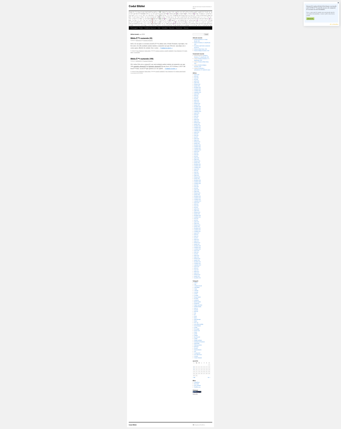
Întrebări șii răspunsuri (150, 28)
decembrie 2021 (197, 164)
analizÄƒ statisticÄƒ (169, 51)
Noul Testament (140, 51)
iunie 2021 (196, 172)
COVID (195, 293)
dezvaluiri (196, 298)
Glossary (186, 28)
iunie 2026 (196, 77)
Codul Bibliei (137, 6)
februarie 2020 (197, 193)
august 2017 (196, 233)
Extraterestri (196, 303)
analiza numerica (159, 51)
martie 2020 (196, 191)
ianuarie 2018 (197, 226)
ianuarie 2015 (197, 276)
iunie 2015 (196, 269)
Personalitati (196, 329)
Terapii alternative (197, 349)
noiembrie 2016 (197, 247)
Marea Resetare (197, 319)
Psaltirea (196, 335)
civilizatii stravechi (198, 285)
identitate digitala (197, 306)
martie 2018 (196, 223)
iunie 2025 (196, 97)
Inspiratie (196, 309)
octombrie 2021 (197, 167)
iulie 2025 (196, 95)
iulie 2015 (196, 268)
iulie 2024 (196, 114)
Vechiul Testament (198, 357)
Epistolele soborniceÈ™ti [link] (155, 66)
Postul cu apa (197, 330)
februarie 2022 (197, 161)
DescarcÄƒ (310, 18)
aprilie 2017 (196, 239)
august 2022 (196, 151)
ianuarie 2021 (197, 178)
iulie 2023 (196, 133)
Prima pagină (134, 28)
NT (183, 51)
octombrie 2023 (197, 129)
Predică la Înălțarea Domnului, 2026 (201, 50)
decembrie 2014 (197, 277)
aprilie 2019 (196, 209)
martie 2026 (196, 82)
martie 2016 (196, 257)
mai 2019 (196, 207)
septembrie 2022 (197, 149)
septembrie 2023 (197, 130)
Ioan (195, 313)
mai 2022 (196, 156)
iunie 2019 (196, 205)
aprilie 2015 (196, 271)
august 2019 (196, 202)
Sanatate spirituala (198, 340)
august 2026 (196, 74)
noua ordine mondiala (198, 324)
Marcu (195, 317)
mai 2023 (196, 137)
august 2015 (196, 266)
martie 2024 (196, 121)
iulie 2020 (196, 185)
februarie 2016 (197, 258)
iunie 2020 (196, 186)
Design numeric (197, 297)
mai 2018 (196, 220)
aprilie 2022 (196, 157)
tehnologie (196, 346)
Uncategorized (197, 353)
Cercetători (164, 28)
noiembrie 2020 (197, 181)
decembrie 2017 (197, 228)
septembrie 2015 (197, 265)
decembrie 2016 (197, 245)
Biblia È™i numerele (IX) (141, 38)
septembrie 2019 (197, 201)
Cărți (159, 28)
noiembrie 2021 (197, 165)
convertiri (196, 292)
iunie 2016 (196, 252)
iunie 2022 (196, 154)
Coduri (195, 289)
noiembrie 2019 (197, 197)
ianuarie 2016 (197, 260)
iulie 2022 (196, 153)
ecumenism (196, 300)
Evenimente (179, 28)
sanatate (195, 338)
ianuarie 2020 (197, 194)
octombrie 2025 (197, 90)
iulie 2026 (196, 76)
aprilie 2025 (196, 100)
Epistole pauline (197, 301)
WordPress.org (197, 387)
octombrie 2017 (197, 231)
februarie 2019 (197, 212)
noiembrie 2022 (197, 146)
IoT (195, 314)
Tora (195, 351)
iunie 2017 (196, 236)
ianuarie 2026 (197, 85)
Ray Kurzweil (197, 337)
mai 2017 (196, 237)
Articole (195, 282)
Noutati (195, 327)
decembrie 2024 (197, 106)
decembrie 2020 (197, 180)
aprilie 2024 (196, 119)
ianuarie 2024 (197, 124)
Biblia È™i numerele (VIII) (142, 58)
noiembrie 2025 (197, 89)
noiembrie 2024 (197, 108)
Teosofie (196, 348)
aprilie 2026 (196, 81)
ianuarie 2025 (197, 105)
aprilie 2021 (196, 173)
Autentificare (197, 382)
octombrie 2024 (197, 109)
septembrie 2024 (197, 111)
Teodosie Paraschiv (148, 40)
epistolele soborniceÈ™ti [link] (141, 66)
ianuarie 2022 (197, 162)
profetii (195, 333)
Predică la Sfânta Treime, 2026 (200, 49)
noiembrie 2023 (197, 127)
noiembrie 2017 (197, 229)
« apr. (194, 377)
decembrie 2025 (197, 87)
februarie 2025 (197, 103)
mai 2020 (196, 188)
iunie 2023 (196, 135)
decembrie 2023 (197, 125)
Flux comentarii (197, 385)
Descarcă (171, 28)
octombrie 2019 (197, 199)
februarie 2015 (197, 274)
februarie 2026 (197, 84)
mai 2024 (196, 117)
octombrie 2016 (197, 249)
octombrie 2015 (197, 263)
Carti (195, 284)
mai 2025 (196, 98)
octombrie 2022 (197, 148)
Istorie (195, 316)
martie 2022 (196, 159)
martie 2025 (196, 101)
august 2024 (196, 113)
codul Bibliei (196, 287)
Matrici (195, 321)
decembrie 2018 (197, 215)
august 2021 (196, 169)
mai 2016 (196, 253)
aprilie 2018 (196, 221)
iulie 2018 (196, 218)
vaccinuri (196, 356)
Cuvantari (196, 295)
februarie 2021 (197, 177)
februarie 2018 (197, 225)
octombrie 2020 (197, 183)
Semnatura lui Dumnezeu (199, 341)
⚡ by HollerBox (334, 24)
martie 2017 (196, 241)
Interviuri (196, 311)
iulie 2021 (196, 170)
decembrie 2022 (197, 145)
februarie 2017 (197, 242)
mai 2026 (196, 79)
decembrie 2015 (197, 261)
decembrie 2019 (197, 196)
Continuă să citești (166, 48)
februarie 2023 (197, 141)
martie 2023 (196, 140)
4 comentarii (137, 52)
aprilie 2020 (196, 189)
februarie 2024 (197, 122)
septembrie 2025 (197, 92)
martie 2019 (196, 210)
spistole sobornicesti (180, 71)
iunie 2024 (196, 116)
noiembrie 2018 (197, 217)
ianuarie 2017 (197, 244)
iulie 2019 (196, 204)
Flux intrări (196, 383)
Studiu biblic (148, 51)
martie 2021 (196, 175)
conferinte (196, 290)
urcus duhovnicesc (198, 354)
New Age (196, 322)
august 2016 (196, 250)
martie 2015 (196, 273)
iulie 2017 (196, 234)
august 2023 (196, 132)
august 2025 (196, 93)
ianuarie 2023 (197, 143)
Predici (141, 28)
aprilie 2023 (196, 138)
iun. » (209, 377)
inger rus (196, 308)
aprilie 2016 (196, 255)
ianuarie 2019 (197, 213)
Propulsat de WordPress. (199, 425)
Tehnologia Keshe (198, 345)
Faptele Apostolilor (198, 305)
